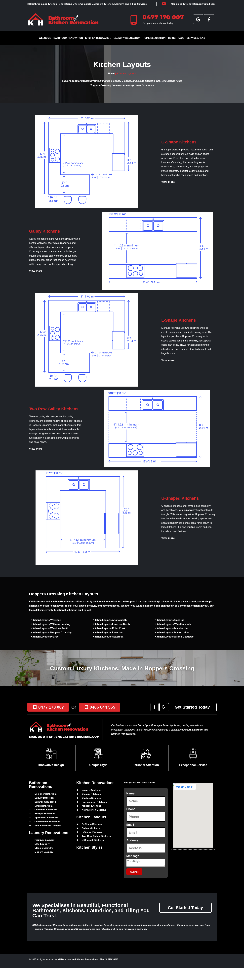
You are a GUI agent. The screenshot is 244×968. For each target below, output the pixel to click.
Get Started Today (192, 707)
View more (168, 181)
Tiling (172, 38)
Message (132, 856)
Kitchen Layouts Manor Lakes (172, 632)
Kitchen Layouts (91, 817)
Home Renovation (154, 38)
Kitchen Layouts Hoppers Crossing (51, 632)
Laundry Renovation (127, 38)
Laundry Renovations (48, 833)
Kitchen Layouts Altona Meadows (174, 636)
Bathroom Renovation (68, 38)
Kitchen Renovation (98, 38)
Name (130, 793)
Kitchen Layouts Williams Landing (50, 624)
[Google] (198, 19)
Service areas (196, 38)
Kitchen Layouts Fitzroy (44, 636)
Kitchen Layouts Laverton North (111, 624)
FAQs (181, 38)
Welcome (45, 38)
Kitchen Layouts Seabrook (108, 636)
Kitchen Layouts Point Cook (109, 628)
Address (132, 840)
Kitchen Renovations (95, 783)
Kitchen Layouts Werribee (46, 620)
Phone (131, 809)
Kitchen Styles (89, 847)
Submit (134, 871)
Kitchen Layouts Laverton (107, 632)
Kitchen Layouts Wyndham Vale (173, 624)
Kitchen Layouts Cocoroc (169, 620)
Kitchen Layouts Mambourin (171, 628)
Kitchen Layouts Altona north (110, 620)
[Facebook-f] (209, 19)
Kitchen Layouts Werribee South (49, 628)
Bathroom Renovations (40, 785)
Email (130, 824)
